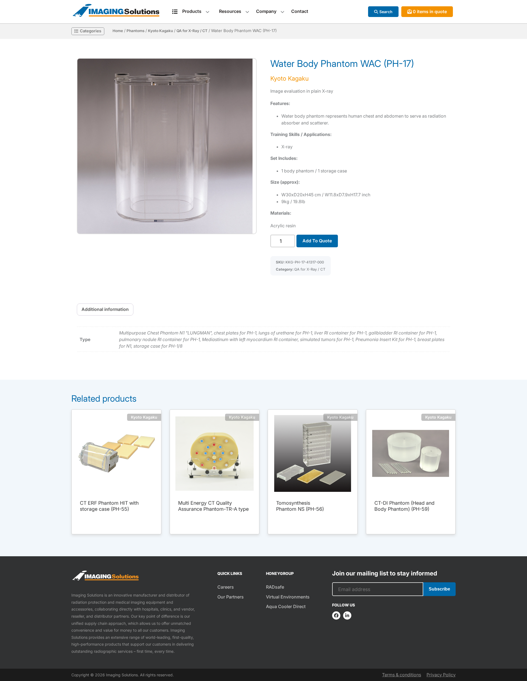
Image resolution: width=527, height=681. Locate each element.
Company (266, 11)
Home (118, 31)
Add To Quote (317, 240)
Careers (225, 587)
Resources (230, 11)
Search (386, 11)
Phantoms (135, 31)
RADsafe (275, 587)
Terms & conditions (401, 674)
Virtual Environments (288, 597)
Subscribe (439, 589)
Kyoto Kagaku (160, 31)
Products (191, 11)
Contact (299, 11)
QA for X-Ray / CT (192, 31)
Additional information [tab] (105, 309)
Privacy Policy (441, 674)
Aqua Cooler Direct (285, 606)
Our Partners (230, 597)
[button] (167, 146)
